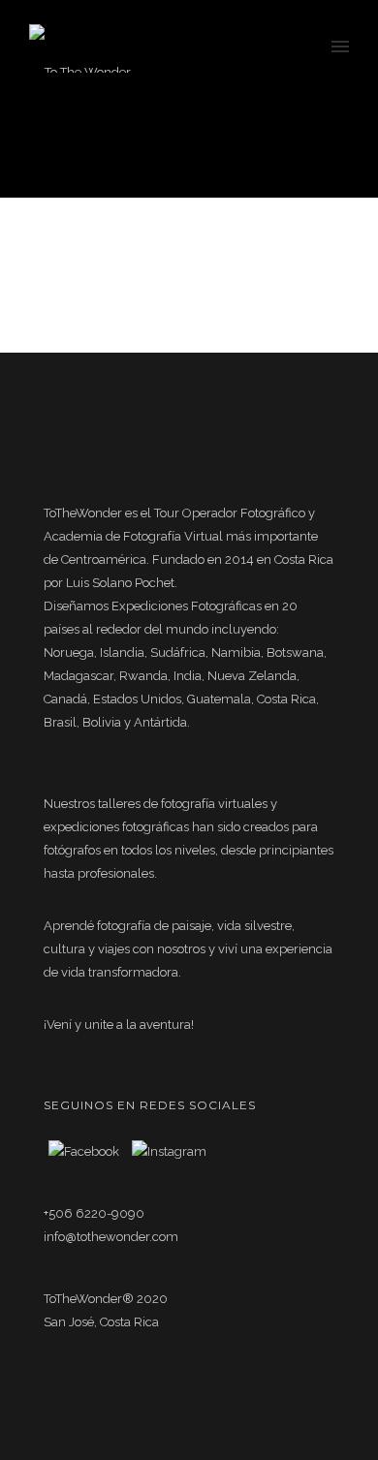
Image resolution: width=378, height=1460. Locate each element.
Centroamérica (134, 150)
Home (69, 150)
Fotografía (273, 150)
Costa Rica (209, 150)
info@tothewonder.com (111, 1236)
